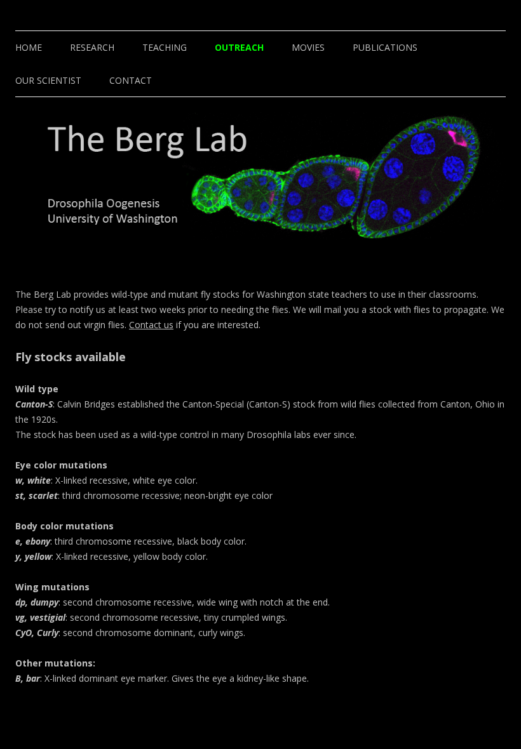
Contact (130, 80)
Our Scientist (48, 80)
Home (28, 47)
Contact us (151, 325)
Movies (308, 47)
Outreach (239, 47)
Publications (385, 47)
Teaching (164, 47)
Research (92, 47)
